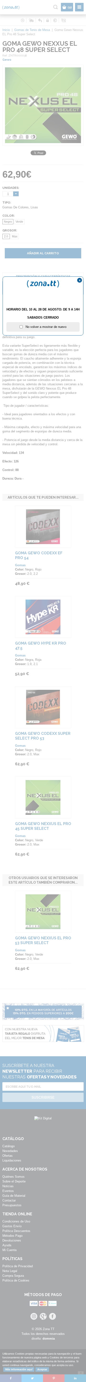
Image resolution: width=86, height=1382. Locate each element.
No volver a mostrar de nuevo (44, 327)
